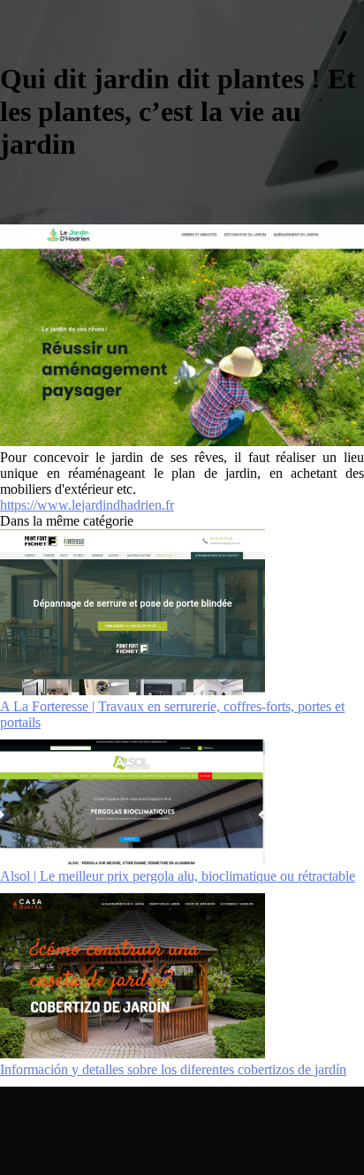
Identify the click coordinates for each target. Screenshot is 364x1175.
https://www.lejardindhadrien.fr (87, 504)
